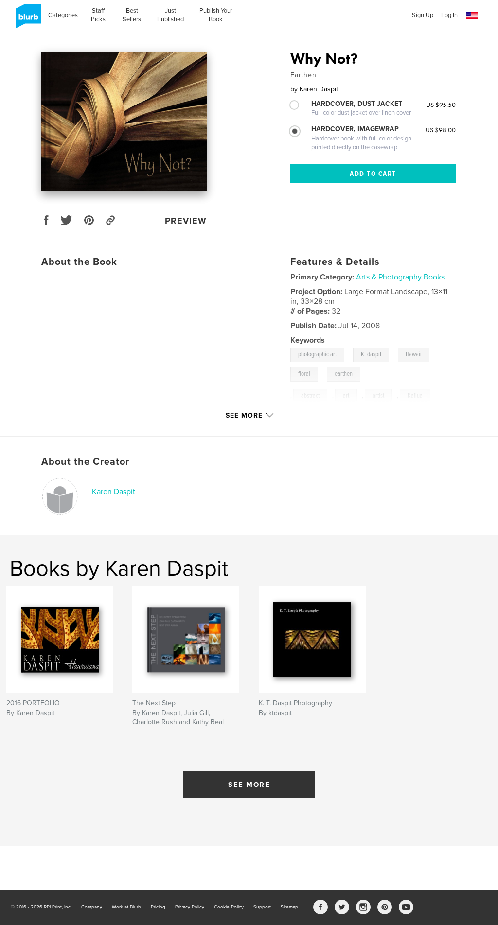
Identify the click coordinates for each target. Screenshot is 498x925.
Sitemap (289, 907)
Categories (63, 15)
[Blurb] (26, 20)
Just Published (170, 15)
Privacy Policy (189, 907)
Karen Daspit (113, 492)
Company (91, 907)
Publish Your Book (215, 15)
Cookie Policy (229, 907)
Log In (449, 15)
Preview (186, 220)
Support (262, 907)
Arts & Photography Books (400, 277)
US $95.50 (441, 104)
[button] (472, 16)
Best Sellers (132, 15)
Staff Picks (98, 15)
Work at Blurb (126, 907)
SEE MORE (249, 784)
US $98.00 (441, 129)
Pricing (158, 907)
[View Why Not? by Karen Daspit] (124, 121)
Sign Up (422, 15)
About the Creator (85, 462)
